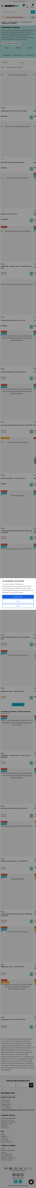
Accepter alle (18, 597)
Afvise (18, 606)
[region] (18, 594)
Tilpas (18, 601)
